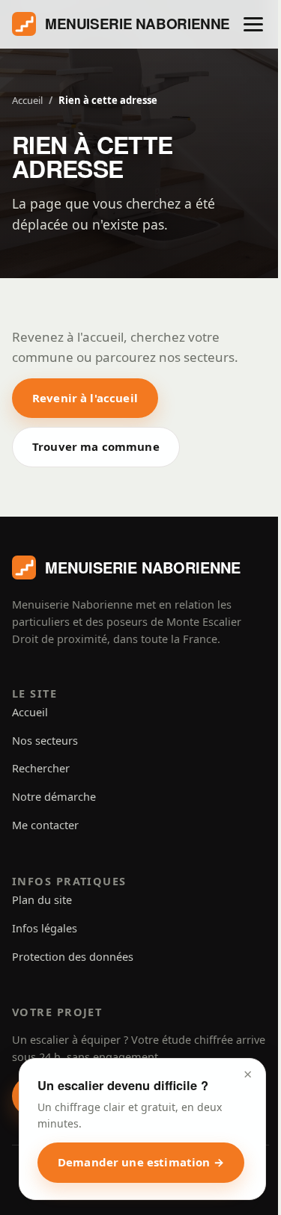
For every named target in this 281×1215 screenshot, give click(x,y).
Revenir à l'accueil (85, 397)
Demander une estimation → (141, 1161)
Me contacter (45, 824)
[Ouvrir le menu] (253, 24)
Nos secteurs (45, 740)
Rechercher (41, 767)
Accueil (27, 100)
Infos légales (44, 927)
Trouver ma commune (96, 446)
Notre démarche (54, 796)
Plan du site (42, 899)
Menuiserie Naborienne (137, 23)
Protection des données (72, 956)
